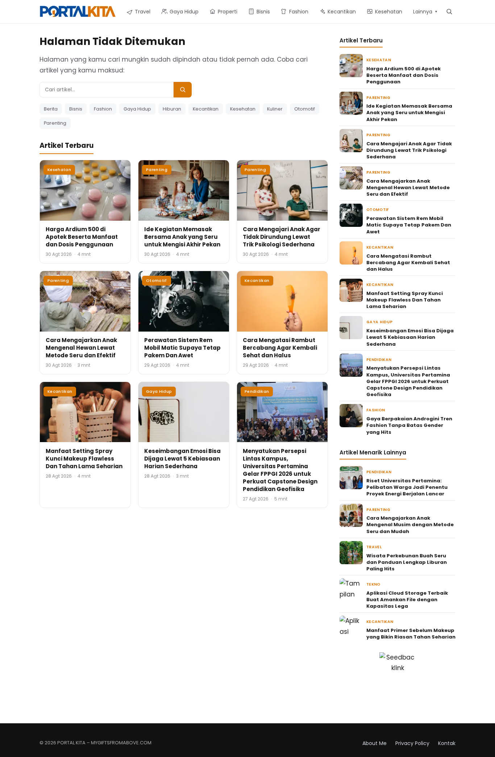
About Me (374, 743)
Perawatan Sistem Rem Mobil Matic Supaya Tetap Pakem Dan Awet (182, 347)
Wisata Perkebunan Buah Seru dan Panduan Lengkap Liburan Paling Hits (406, 562)
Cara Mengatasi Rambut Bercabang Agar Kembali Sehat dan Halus (280, 347)
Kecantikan (206, 109)
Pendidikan (257, 391)
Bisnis (75, 109)
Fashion (103, 109)
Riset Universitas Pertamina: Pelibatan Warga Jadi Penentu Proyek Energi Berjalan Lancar (407, 487)
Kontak (447, 743)
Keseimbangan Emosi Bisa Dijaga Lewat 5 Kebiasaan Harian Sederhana (182, 458)
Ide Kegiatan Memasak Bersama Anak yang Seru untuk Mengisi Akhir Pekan (182, 236)
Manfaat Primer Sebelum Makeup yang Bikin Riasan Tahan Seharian (411, 633)
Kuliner (275, 109)
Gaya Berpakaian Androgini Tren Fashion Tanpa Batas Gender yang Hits (409, 425)
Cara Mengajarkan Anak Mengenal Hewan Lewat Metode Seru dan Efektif (81, 347)
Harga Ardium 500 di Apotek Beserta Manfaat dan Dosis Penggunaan (82, 236)
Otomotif (304, 109)
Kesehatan (242, 109)
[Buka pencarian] (449, 11)
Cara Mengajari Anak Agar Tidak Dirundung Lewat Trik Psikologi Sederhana (281, 236)
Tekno (373, 584)
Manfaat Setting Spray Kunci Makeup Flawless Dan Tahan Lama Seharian (84, 458)
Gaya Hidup (137, 109)
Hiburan (172, 109)
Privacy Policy (412, 743)
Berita (51, 109)
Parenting (55, 123)
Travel (374, 547)
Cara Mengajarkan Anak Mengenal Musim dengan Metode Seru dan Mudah (410, 525)
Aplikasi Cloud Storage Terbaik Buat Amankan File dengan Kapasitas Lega (407, 600)
